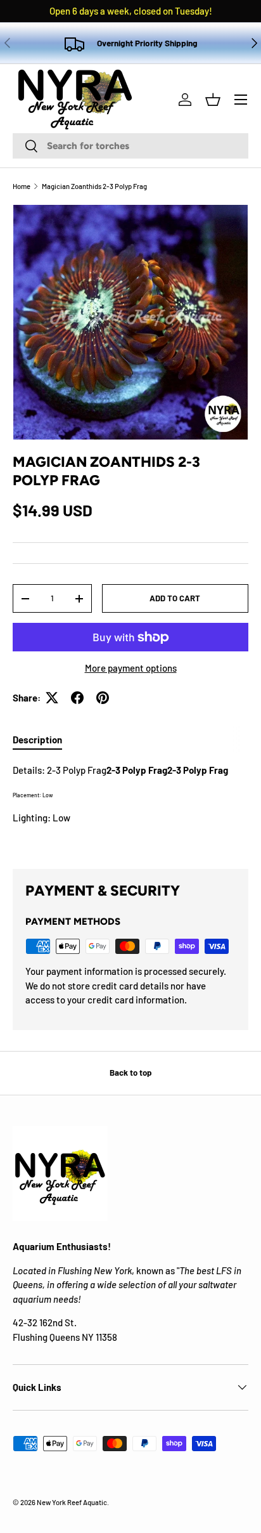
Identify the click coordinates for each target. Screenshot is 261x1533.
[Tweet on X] (52, 697)
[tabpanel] (130, 806)
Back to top (130, 1072)
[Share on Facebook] (77, 697)
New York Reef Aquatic (72, 1502)
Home (21, 186)
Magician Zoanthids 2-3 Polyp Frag (94, 186)
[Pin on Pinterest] (102, 697)
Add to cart (175, 598)
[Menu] (241, 100)
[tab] (37, 739)
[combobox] (130, 146)
